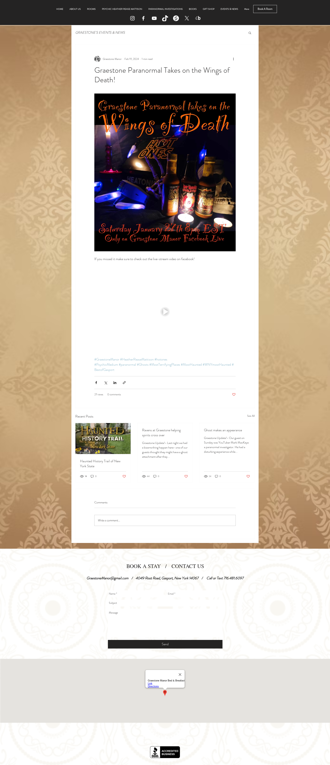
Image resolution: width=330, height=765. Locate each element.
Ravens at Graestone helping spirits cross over (161, 433)
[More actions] (233, 59)
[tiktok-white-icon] (165, 18)
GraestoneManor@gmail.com (107, 578)
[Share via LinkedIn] (115, 382)
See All (251, 416)
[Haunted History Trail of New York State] (103, 438)
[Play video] (165, 312)
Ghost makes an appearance (223, 430)
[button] (250, 32)
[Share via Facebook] (96, 382)
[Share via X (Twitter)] (105, 382)
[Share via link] (124, 382)
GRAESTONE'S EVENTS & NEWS (100, 32)
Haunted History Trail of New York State (100, 464)
